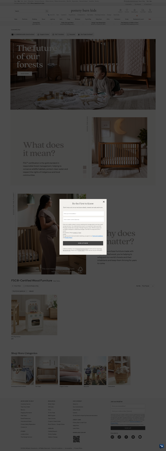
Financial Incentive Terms (82, 248)
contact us (75, 232)
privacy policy (81, 250)
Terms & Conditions (97, 236)
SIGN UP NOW (83, 243)
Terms (79, 232)
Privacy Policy (68, 237)
